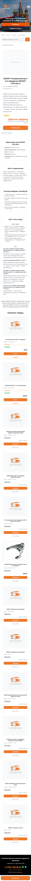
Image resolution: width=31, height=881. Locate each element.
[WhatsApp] (23, 867)
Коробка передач (21, 35)
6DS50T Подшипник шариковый (15, 652)
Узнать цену (15, 128)
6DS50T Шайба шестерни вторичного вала (15, 784)
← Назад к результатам (7, 45)
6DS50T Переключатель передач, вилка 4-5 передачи (15, 565)
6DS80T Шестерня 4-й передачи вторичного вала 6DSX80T (15, 739)
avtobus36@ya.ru (17, 872)
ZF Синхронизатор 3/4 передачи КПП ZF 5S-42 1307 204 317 (15, 520)
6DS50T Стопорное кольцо (15, 828)
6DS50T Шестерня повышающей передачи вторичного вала (15, 432)
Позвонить (15, 24)
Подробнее (15, 444)
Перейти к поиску (15, 28)
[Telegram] (26, 867)
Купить (15, 353)
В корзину (15, 357)
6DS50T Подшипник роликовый (15, 609)
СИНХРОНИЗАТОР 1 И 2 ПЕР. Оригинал (15, 385)
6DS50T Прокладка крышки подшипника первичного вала (15, 695)
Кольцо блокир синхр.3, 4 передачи (15, 339)
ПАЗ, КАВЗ (13, 35)
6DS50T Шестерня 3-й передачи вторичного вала (15, 476)
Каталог (8, 35)
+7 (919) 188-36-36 (13, 867)
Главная (3, 35)
